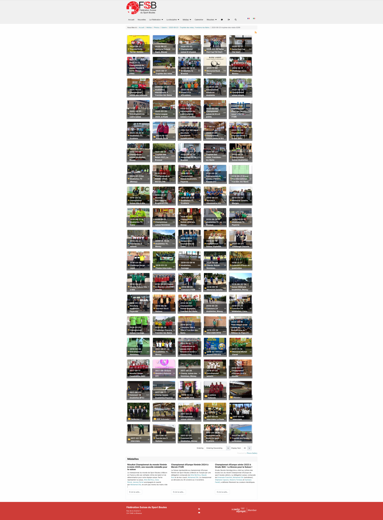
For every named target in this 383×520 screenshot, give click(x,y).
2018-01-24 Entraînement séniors (213, 373)
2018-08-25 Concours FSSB (188, 288)
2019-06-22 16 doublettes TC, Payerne (239, 222)
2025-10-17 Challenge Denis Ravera (239, 71)
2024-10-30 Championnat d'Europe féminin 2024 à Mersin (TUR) (238, 111)
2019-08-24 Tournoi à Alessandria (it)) (213, 200)
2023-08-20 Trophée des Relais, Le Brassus (240, 438)
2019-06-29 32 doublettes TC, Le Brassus (214, 222)
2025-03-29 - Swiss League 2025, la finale (161, 114)
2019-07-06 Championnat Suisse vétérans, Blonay (188, 220)
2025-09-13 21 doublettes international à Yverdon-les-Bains (163, 91)
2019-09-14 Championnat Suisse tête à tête (137, 200)
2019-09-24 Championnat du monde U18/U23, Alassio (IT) (213, 177)
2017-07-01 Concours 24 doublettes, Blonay (189, 438)
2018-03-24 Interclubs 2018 (214, 331)
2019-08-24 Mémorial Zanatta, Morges (240, 200)
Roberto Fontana (236, 480)
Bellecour (135, 419)
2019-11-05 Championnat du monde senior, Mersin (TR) (162, 177)
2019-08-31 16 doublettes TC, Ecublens (187, 200)
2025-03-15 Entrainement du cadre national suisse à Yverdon (188, 112)
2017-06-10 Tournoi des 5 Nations (161, 438)
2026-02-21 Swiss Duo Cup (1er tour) (238, 49)
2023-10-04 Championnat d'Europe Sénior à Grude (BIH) (239, 134)
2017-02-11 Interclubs (136, 439)
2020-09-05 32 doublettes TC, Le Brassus (188, 157)
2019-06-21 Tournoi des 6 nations (136, 243)
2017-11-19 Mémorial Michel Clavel (239, 352)
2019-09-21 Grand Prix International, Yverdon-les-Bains (239, 179)
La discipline (172, 20)
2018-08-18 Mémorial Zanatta (215, 288)
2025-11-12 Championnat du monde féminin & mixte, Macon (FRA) (136, 68)
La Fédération (155, 20)
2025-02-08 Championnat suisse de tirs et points (213, 112)
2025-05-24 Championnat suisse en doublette (212, 91)
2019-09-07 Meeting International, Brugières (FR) (161, 199)
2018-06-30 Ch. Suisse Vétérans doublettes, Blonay (240, 287)
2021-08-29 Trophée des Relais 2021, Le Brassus (161, 156)
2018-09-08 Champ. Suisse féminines (213, 265)
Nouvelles (142, 20)
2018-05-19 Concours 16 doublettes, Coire (239, 308)
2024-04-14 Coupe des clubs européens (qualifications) (189, 134)
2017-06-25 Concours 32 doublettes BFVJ (137, 395)
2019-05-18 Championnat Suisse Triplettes (213, 243)
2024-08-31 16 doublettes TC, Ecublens (137, 135)
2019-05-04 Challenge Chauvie (240, 245)
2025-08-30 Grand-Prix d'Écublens (187, 92)
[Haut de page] (379, 516)
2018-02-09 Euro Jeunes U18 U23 (214, 353)
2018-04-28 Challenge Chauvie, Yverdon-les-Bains (163, 330)
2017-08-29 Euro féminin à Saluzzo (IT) (163, 373)
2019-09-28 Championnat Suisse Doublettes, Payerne (189, 177)
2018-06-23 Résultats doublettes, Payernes (135, 307)
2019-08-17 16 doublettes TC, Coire (136, 222)
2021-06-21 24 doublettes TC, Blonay (162, 352)
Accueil (131, 20)
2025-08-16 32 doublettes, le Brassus (188, 71)
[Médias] (190, 19)
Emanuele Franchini (224, 477)
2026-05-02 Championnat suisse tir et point (188, 49)
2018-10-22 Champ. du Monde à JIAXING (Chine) (164, 287)
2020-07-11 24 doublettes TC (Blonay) (137, 179)
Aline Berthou (149, 480)
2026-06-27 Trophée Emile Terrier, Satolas (136, 49)
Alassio (236, 397)
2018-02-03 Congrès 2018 (187, 396)
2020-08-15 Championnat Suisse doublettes (240, 157)
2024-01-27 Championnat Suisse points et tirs (215, 135)
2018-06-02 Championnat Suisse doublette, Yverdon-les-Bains (188, 307)
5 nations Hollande (212, 396)
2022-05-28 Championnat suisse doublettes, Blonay (137, 156)
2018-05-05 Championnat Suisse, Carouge (137, 330)
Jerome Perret (138, 482)
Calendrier (199, 20)
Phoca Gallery (252, 453)
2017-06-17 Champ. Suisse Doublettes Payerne (164, 395)
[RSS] (255, 32)
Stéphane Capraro (222, 480)
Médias (186, 20)
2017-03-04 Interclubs (238, 417)
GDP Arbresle (163, 419)
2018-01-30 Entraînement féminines (136, 352)
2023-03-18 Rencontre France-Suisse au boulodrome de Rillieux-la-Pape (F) (240, 327)
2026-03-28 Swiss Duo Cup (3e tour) (215, 50)
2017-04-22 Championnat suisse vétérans (188, 416)
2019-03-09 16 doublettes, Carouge (188, 265)
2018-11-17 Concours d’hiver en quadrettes (241, 265)
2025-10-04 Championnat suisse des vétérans (138, 92)
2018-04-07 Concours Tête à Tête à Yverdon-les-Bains (189, 329)
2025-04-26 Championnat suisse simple (238, 92)
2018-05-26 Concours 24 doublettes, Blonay (214, 308)
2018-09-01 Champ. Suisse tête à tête (138, 287)
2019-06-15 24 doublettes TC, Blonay (162, 243)
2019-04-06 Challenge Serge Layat (137, 265)
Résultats (210, 20)
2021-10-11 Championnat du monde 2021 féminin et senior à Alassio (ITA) (188, 349)
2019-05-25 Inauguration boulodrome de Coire (187, 242)
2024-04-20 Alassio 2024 (162, 136)
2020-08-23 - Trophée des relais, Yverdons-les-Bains (213, 156)
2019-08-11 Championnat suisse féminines (162, 222)
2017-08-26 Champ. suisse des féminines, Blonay (189, 373)
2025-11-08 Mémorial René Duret (213, 71)
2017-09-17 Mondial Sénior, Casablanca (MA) (137, 373)
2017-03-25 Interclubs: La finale (215, 417)
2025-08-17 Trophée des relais (164, 72)
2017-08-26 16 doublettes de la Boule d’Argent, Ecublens (213, 437)
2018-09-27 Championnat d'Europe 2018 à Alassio (239, 372)
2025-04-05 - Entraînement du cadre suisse (137, 114)
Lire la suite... (135, 492)
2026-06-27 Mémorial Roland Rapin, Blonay (162, 49)
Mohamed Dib (135, 485)
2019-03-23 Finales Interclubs (164, 266)
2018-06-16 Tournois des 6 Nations (161, 308)
